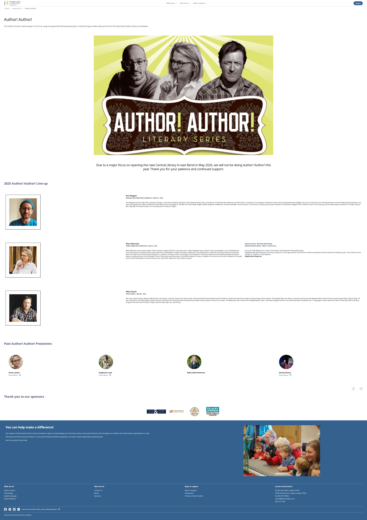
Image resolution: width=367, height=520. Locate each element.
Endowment (189, 493)
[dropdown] (172, 3)
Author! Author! (9, 490)
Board (96, 493)
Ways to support (199, 3)
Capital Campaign (10, 496)
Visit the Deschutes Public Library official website (39, 509)
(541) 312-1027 (280, 501)
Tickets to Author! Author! (194, 496)
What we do (170, 3)
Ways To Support (191, 490)
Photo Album (13, 375)
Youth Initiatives (10, 499)
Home (7, 8)
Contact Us (98, 490)
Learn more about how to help (16, 440)
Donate (358, 3)
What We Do (16, 8)
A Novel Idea (8, 493)
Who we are (184, 3)
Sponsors (97, 496)
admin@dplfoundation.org (284, 499)
